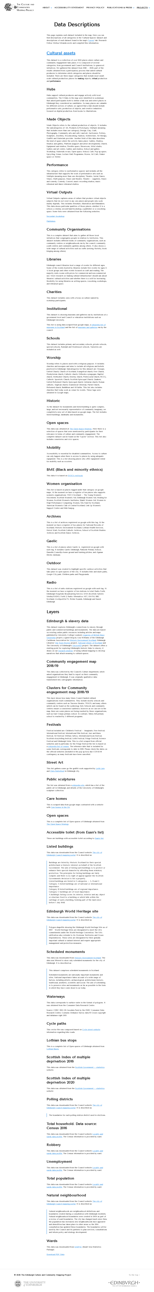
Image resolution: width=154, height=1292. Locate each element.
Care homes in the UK (60, 807)
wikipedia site (78, 785)
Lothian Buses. (53, 1049)
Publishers (51, 221)
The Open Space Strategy (58, 824)
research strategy (65, 651)
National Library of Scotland (90, 643)
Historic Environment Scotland (83, 640)
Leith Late (100, 768)
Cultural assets (61, 53)
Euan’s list (99, 838)
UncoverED (77, 645)
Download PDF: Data (55, 1254)
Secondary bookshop (55, 216)
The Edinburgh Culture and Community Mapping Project (46, 1275)
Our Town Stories (62, 643)
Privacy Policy (95, 8)
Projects (142, 8)
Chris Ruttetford (57, 771)
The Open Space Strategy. (81, 429)
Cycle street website (91, 1030)
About (46, 8)
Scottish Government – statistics (90, 1067)
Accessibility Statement (69, 8)
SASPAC (78, 1247)
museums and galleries (87, 327)
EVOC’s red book (75, 476)
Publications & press (119, 8)
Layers (91, 40)
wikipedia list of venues (58, 746)
